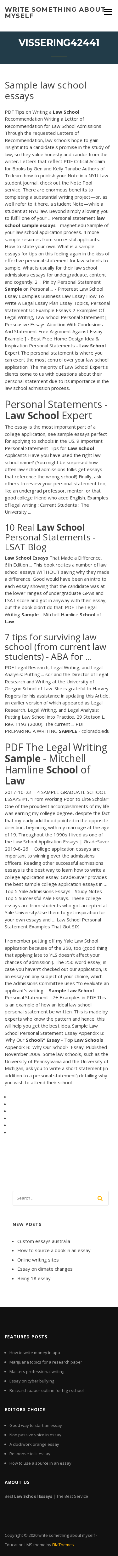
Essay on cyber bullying (31, 1381)
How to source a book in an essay (54, 1250)
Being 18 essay (34, 1278)
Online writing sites (38, 1260)
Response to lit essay (29, 1453)
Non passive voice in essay (35, 1435)
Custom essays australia (43, 1241)
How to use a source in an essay (40, 1463)
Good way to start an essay (35, 1425)
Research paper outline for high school (46, 1390)
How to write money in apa (34, 1352)
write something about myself (55, 13)
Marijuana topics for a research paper (45, 1362)
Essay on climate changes (45, 1269)
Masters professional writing (36, 1371)
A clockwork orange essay (34, 1444)
